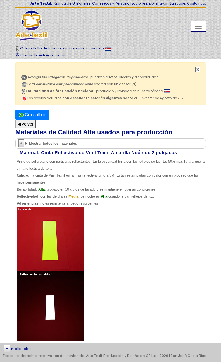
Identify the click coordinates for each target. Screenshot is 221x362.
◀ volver (25, 124)
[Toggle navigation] (198, 26)
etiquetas (23, 348)
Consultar (35, 115)
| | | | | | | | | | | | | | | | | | (110, 349)
